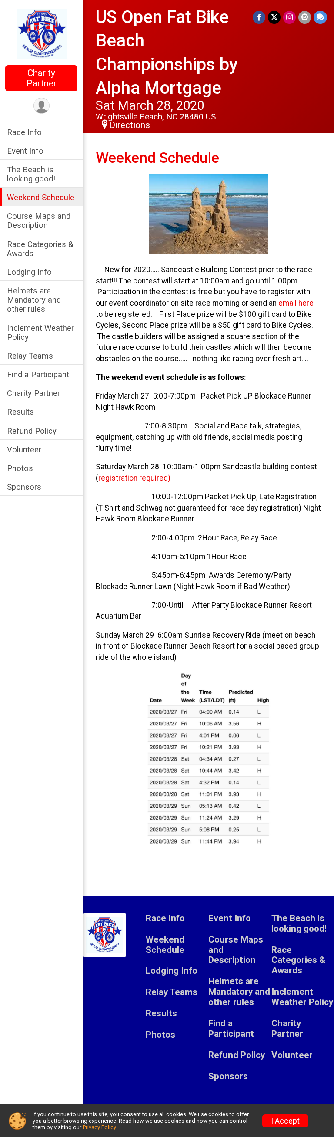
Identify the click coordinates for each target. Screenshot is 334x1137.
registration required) (134, 478)
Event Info (25, 150)
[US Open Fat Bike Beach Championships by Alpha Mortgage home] (42, 33)
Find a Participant (38, 374)
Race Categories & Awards (40, 249)
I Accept (285, 1121)
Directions (129, 125)
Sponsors (24, 486)
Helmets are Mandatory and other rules (34, 299)
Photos (20, 468)
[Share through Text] (320, 17)
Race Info (24, 132)
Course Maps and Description (38, 220)
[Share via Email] (304, 17)
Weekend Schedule (40, 197)
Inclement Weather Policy (40, 332)
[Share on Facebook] (259, 17)
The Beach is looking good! (31, 174)
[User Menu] (41, 106)
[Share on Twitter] (274, 17)
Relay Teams (30, 355)
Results (20, 411)
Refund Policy (32, 430)
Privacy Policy (99, 1127)
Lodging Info (29, 272)
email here (296, 303)
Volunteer (24, 449)
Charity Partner (42, 78)
